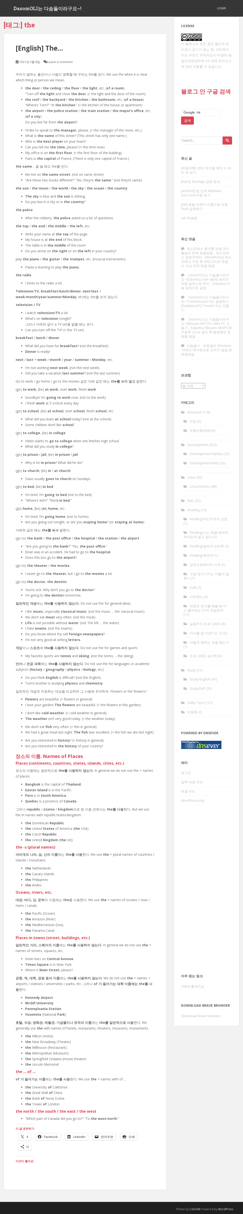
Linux (191, 477)
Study (191, 670)
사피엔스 (196, 596)
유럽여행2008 (200, 430)
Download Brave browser (200, 1016)
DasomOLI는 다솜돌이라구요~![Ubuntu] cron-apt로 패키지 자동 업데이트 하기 (205, 279)
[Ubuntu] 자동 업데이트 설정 (205, 285)
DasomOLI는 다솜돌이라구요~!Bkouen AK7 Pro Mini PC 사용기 (205, 323)
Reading (193, 510)
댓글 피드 (188, 791)
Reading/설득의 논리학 (207, 546)
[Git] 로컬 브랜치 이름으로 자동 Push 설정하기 (204, 206)
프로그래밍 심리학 (203, 656)
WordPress (225, 1209)
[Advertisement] (206, 891)
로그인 (186, 772)
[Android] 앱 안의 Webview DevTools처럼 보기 (201, 193)
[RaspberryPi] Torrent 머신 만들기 (205, 307)
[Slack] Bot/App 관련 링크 (200, 181)
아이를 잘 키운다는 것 (206, 633)
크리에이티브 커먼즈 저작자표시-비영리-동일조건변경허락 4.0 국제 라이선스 (206, 55)
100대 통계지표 (192, 986)
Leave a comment (60, 62)
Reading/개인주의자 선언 (208, 519)
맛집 (193, 421)
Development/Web (204, 463)
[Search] (227, 140)
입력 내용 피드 (192, 782)
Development (197, 444)
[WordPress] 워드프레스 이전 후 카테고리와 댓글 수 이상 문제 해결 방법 (206, 261)
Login (221, 8)
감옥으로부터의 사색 (205, 564)
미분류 (192, 712)
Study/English (200, 679)
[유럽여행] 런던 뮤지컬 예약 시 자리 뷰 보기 (206, 170)
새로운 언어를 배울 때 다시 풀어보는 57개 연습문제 (205, 608)
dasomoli (194, 412)
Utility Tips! (195, 702)
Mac (190, 500)
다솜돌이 (193, 345)
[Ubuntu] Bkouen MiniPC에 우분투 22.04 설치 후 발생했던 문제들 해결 (206, 332)
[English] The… (39, 48)
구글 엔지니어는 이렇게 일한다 (206, 576)
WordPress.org (192, 800)
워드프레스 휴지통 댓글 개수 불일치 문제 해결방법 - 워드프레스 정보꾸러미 (205, 252)
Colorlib (195, 1209)
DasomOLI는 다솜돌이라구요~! (47, 8)
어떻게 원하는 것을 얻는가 (209, 642)
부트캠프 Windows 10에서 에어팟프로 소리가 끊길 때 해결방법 (206, 349)
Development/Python (206, 454)
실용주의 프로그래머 (205, 624)
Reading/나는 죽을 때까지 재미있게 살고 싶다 (205, 534)
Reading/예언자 (201, 555)
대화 (193, 587)
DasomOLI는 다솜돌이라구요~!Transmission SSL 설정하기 (205, 299)
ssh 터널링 (189, 218)
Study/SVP (197, 688)
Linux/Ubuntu (200, 486)
